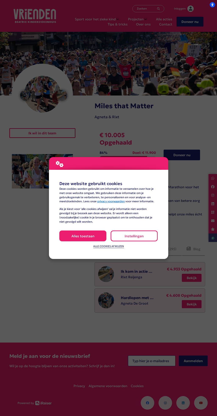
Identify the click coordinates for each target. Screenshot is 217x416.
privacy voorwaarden (111, 201)
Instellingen (134, 236)
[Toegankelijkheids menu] (212, 4)
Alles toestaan (83, 236)
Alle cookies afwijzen (108, 246)
